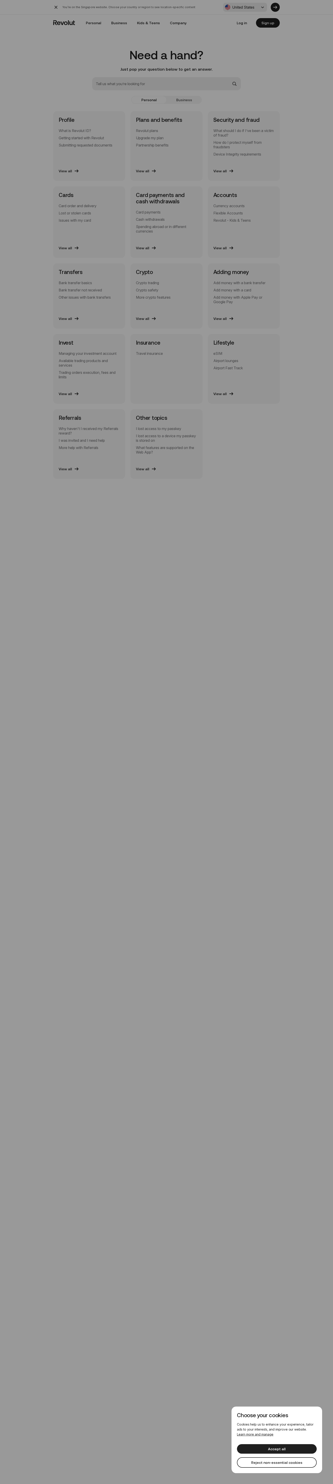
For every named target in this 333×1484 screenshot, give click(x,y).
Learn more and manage (255, 1434)
